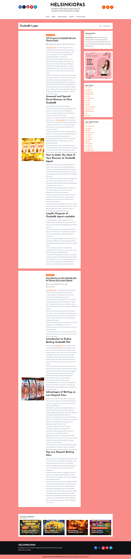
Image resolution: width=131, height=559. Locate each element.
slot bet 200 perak (90, 107)
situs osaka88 (50, 35)
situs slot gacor (89, 98)
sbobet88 (88, 115)
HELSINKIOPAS (67, 5)
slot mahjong (89, 92)
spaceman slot (89, 109)
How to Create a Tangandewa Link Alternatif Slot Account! (99, 532)
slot (86, 113)
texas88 (87, 141)
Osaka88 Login (89, 94)
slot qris (87, 96)
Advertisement (62, 16)
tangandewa (72, 528)
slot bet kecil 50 (89, 126)
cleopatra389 (52, 44)
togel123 (24, 528)
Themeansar (84, 556)
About (54, 16)
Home (48, 16)
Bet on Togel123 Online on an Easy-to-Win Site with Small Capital (30, 532)
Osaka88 (87, 130)
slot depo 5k (88, 89)
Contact (71, 16)
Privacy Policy (80, 16)
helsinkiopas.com (51, 47)
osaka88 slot (50, 275)
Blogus (77, 556)
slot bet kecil (88, 143)
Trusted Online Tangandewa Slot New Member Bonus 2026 (75, 532)
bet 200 (87, 100)
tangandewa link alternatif (99, 528)
